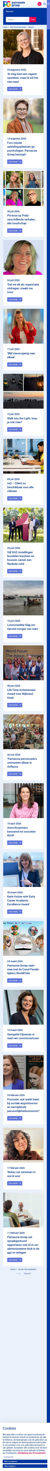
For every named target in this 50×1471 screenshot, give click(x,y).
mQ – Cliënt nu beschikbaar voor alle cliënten (20, 487)
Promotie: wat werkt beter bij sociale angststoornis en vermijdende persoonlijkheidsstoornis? (23, 1105)
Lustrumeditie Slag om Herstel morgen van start (22, 627)
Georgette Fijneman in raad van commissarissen (23, 1036)
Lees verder (13, 89)
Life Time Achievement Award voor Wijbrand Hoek (21, 693)
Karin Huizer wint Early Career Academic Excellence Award (21, 900)
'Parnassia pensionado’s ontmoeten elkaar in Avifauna (22, 762)
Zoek (33, 19)
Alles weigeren (9, 1466)
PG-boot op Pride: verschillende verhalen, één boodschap (21, 219)
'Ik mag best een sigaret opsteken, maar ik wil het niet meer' (22, 77)
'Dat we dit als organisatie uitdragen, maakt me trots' (23, 288)
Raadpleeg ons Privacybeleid (31, 1452)
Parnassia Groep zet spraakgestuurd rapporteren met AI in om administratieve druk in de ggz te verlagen (23, 1244)
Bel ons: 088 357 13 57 (39, 4)
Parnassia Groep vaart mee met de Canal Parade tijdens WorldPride (23, 969)
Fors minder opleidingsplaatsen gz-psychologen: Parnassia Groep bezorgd (22, 148)
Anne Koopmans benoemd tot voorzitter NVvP (21, 831)
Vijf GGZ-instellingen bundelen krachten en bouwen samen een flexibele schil (20, 558)
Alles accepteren (10, 1461)
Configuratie (8, 1457)
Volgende (27, 1273)
